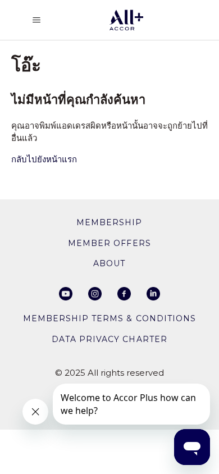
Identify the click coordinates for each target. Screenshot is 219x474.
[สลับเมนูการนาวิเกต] (36, 20)
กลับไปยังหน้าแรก (44, 159)
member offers (109, 243)
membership (109, 222)
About (109, 263)
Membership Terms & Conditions (109, 318)
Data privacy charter (109, 339)
